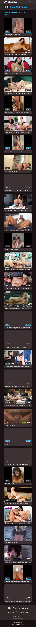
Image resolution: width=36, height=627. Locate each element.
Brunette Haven (24, 612)
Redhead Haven (18, 617)
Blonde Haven (11, 612)
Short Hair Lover (15, 2)
